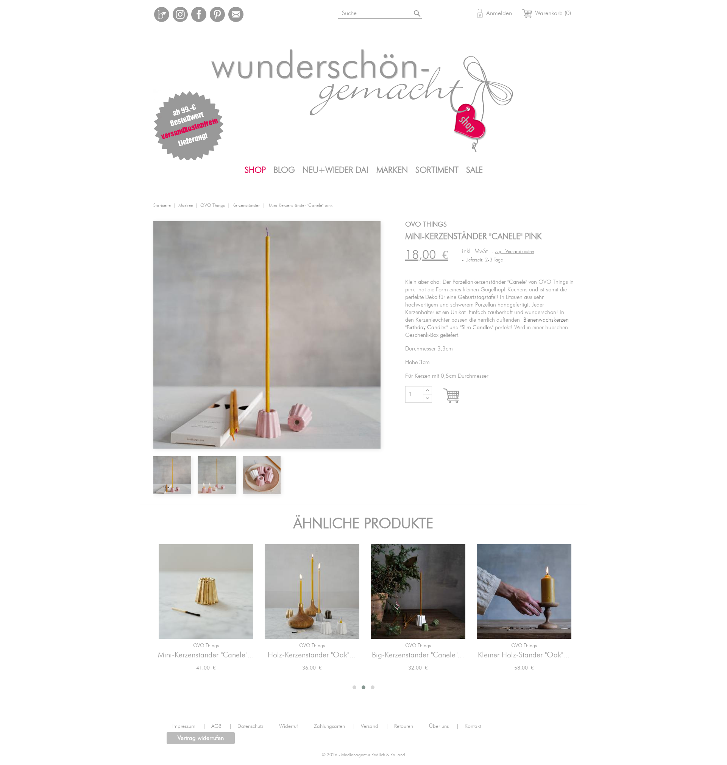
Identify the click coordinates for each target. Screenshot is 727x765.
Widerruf (293, 726)
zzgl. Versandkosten (514, 251)
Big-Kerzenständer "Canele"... (418, 655)
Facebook (198, 14)
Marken (392, 170)
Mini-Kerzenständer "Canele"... (206, 655)
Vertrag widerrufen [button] (201, 738)
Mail (235, 14)
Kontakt (473, 726)
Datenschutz (255, 726)
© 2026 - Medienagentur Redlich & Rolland (363, 755)
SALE (474, 170)
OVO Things (206, 645)
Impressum (189, 726)
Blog (284, 170)
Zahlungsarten (334, 726)
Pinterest (217, 14)
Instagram (180, 14)
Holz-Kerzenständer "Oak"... (312, 655)
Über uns (444, 726)
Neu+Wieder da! (336, 170)
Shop (255, 170)
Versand (374, 726)
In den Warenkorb (458, 395)
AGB (221, 726)
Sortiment (437, 170)
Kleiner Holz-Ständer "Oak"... (524, 655)
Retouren (408, 726)
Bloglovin (161, 14)
